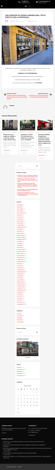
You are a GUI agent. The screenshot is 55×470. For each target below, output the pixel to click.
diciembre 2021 (21, 255)
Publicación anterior (11, 93)
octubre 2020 (20, 269)
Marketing (19, 317)
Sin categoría (20, 321)
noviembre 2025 (21, 213)
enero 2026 (20, 211)
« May (18, 412)
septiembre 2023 (21, 239)
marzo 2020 (20, 279)
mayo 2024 (19, 229)
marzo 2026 (20, 209)
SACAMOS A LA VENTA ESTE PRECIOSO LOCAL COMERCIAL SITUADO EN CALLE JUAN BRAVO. (27, 180)
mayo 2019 (19, 298)
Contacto (19, 466)
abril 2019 (19, 300)
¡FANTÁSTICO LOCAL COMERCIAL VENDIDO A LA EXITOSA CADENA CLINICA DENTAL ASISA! (23, 441)
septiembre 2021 (21, 261)
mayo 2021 (19, 265)
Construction (20, 315)
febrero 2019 (20, 302)
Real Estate (31, 21)
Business (19, 313)
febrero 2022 (20, 253)
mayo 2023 (19, 243)
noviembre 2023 (21, 237)
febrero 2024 (20, 233)
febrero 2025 (20, 221)
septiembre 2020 (21, 271)
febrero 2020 (20, 282)
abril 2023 (19, 245)
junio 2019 (19, 296)
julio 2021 (19, 263)
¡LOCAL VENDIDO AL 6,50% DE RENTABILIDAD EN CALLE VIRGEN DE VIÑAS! (19, 453)
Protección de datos (11, 466)
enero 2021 (20, 267)
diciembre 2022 (21, 249)
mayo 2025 (19, 219)
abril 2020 (19, 277)
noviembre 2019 (21, 286)
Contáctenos (32, 435)
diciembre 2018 (21, 304)
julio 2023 (19, 241)
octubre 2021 (20, 259)
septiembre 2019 (21, 290)
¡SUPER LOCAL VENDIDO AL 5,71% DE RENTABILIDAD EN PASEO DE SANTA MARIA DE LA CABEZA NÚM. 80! (27, 194)
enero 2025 (20, 223)
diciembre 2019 (21, 284)
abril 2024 (19, 231)
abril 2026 (19, 207)
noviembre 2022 (21, 251)
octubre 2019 (20, 288)
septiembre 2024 (21, 227)
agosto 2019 (20, 292)
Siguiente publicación (43, 93)
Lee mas (4, 432)
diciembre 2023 (21, 235)
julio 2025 (19, 215)
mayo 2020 (19, 275)
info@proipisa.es (34, 432)
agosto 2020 (20, 273)
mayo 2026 (19, 205)
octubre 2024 (20, 225)
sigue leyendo (6, 150)
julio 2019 (19, 294)
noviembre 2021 (21, 257)
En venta (35, 342)
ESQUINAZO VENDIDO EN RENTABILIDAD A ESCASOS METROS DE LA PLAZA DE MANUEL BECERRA (17, 97)
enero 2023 (20, 247)
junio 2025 (19, 217)
